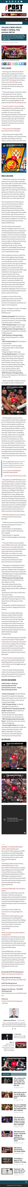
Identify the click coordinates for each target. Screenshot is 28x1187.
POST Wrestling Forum (18, 102)
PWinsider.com (7, 553)
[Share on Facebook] (3, 64)
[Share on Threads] (25, 64)
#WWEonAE (17, 470)
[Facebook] (15, 1)
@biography (11, 461)
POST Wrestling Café (12, 80)
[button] (26, 19)
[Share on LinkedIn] (7, 64)
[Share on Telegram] (21, 64)
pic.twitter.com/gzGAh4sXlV (10, 472)
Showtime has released (10, 658)
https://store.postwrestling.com (12, 974)
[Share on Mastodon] (18, 64)
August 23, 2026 (19, 1087)
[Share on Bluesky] (23, 64)
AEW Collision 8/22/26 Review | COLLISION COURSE (19, 1149)
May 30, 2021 (6, 42)
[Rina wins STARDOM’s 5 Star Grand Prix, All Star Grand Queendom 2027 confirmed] (7, 1107)
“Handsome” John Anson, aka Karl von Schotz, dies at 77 (19, 1171)
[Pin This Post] (9, 64)
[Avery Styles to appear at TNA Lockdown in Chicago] (7, 1161)
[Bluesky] (6, 1)
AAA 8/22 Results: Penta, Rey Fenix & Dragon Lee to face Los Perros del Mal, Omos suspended (19, 1121)
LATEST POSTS (6, 1074)
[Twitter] (9, 1)
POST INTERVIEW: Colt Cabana (11, 951)
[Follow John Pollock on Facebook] (12, 1029)
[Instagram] (12, 1)
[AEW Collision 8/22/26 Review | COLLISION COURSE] (7, 1150)
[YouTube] (21, 1)
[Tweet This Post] (5, 64)
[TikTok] (18, 1)
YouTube (5, 1003)
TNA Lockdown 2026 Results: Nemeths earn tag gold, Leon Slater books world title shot (19, 1081)
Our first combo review (10, 106)
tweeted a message (10, 547)
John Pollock (15, 42)
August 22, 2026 (19, 1126)
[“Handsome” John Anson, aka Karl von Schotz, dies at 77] (7, 1171)
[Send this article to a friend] (11, 64)
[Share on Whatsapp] (16, 64)
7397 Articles (21, 1020)
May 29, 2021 (22, 476)
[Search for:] (14, 22)
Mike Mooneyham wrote (11, 515)
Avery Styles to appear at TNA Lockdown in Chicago (20, 1160)
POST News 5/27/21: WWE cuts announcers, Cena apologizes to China (12, 912)
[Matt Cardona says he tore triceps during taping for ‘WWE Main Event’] (7, 1095)
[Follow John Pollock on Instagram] (14, 1029)
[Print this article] (14, 64)
